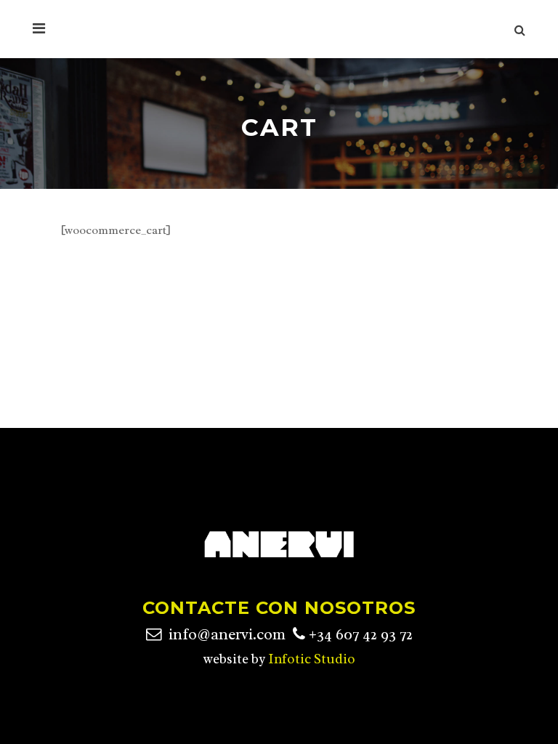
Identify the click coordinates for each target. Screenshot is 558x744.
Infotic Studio (311, 659)
